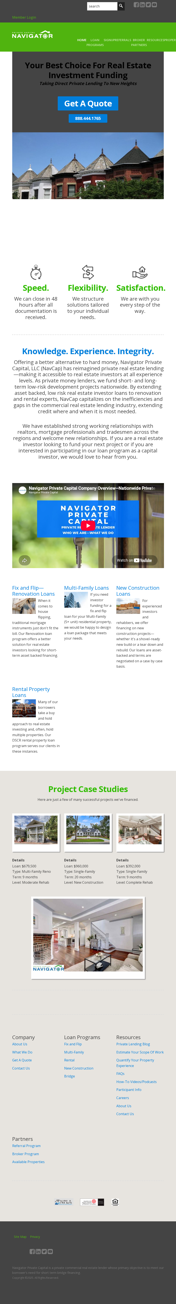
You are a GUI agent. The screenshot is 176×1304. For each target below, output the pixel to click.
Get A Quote (88, 103)
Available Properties (28, 1161)
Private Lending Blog (133, 1044)
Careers (122, 1097)
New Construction (78, 1068)
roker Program (27, 1154)
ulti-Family (75, 1052)
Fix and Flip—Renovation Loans (33, 590)
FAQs (120, 1073)
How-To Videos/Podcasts (136, 1081)
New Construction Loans (137, 590)
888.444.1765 (88, 118)
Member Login (24, 17)
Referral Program (26, 1145)
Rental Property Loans (31, 692)
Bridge (70, 1076)
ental (70, 1060)
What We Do (22, 1052)
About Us (19, 1044)
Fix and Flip (73, 1044)
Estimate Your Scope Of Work (140, 1052)
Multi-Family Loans (86, 587)
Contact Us (21, 1068)
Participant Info (128, 1089)
